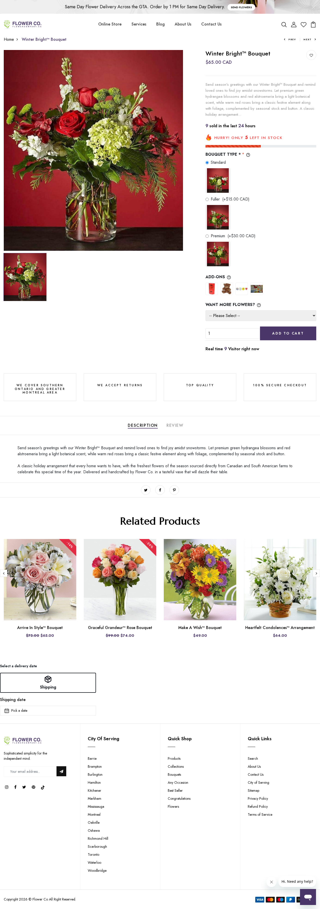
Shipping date (13, 699)
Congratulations (179, 798)
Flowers (173, 806)
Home (9, 39)
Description (143, 425)
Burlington (95, 774)
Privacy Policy (258, 798)
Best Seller (175, 790)
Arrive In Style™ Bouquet (40, 627)
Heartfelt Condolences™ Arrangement (280, 627)
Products (174, 758)
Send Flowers (241, 7)
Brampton (95, 766)
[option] (93, 150)
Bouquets (174, 774)
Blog (160, 24)
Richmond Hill (98, 838)
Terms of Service (260, 814)
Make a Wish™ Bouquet (200, 627)
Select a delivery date (18, 666)
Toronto (93, 854)
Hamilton (94, 782)
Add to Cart (288, 333)
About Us (183, 24)
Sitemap (253, 790)
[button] (48, 683)
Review (175, 425)
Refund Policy (258, 806)
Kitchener (94, 790)
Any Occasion (178, 782)
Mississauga (96, 806)
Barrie (92, 758)
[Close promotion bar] (313, 7)
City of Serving (258, 782)
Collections (176, 766)
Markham (94, 798)
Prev (292, 39)
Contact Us (211, 24)
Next (308, 39)
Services (139, 24)
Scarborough (97, 846)
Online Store (110, 24)
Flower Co (40, 899)
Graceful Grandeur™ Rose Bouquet (120, 627)
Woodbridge (97, 870)
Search (253, 758)
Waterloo (94, 862)
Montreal (94, 814)
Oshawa (94, 830)
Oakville (94, 822)
